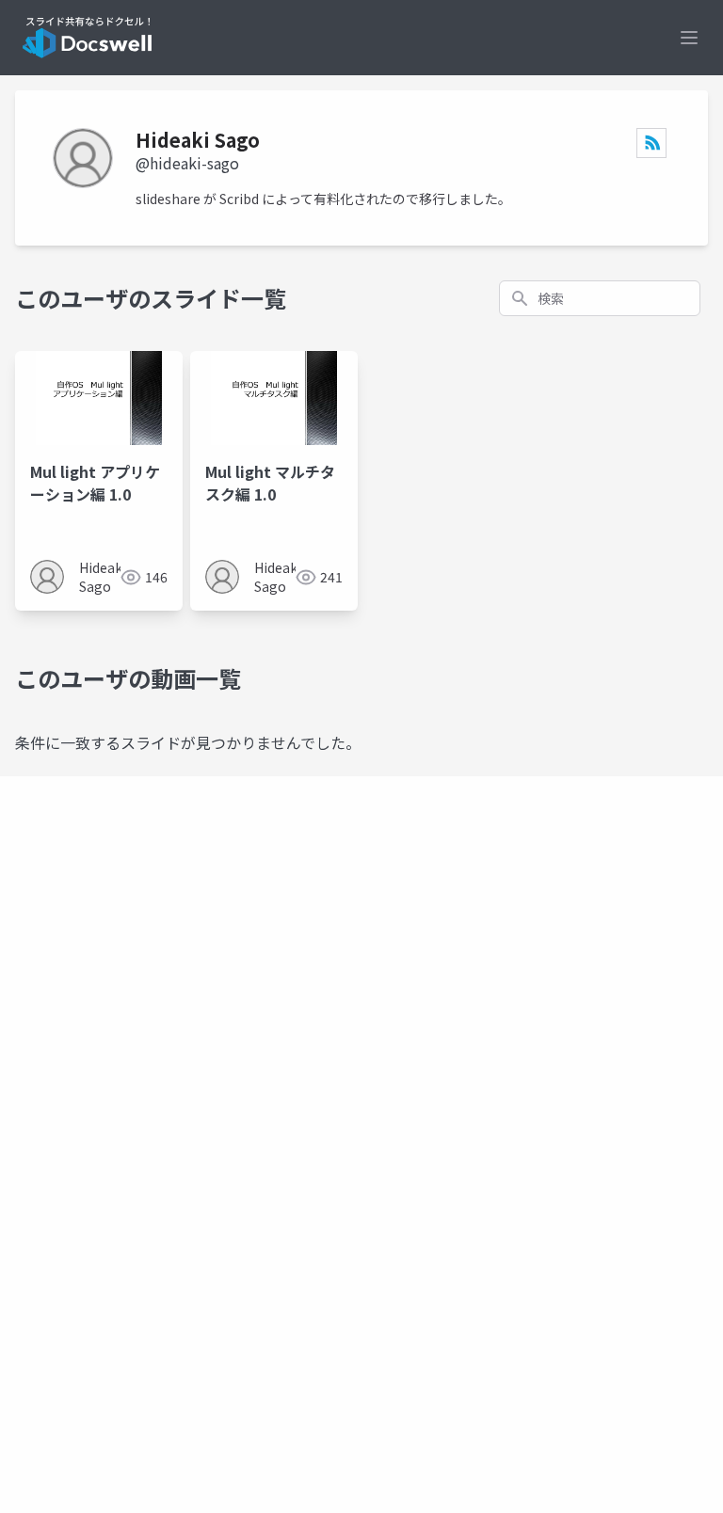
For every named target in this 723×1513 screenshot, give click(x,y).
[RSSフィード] (651, 143)
